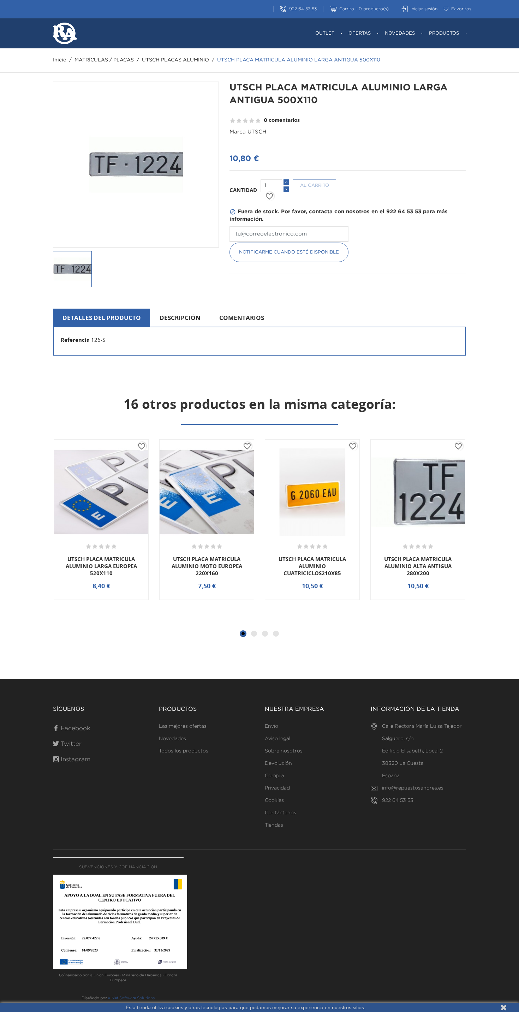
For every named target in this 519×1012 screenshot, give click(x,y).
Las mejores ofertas (183, 726)
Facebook (74, 728)
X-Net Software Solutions (131, 998)
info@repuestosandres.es (412, 788)
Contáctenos (280, 813)
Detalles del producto (101, 318)
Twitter (70, 744)
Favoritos (461, 9)
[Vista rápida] (104, 599)
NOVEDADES (400, 33)
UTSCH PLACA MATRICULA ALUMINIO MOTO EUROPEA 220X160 (207, 566)
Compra (274, 776)
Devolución (278, 763)
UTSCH (256, 132)
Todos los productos (183, 751)
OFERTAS (359, 33)
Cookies (274, 800)
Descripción (180, 318)
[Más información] (127, 599)
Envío (271, 726)
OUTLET (324, 33)
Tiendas (274, 825)
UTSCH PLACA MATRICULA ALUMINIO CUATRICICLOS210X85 (312, 566)
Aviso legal (277, 739)
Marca (237, 132)
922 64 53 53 (303, 9)
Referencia (75, 339)
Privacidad (277, 788)
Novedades (172, 739)
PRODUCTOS (444, 33)
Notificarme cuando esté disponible (289, 252)
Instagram (74, 759)
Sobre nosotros (284, 751)
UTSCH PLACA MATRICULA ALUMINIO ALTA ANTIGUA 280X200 (418, 566)
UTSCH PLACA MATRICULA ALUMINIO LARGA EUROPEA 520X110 (101, 566)
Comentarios (241, 318)
